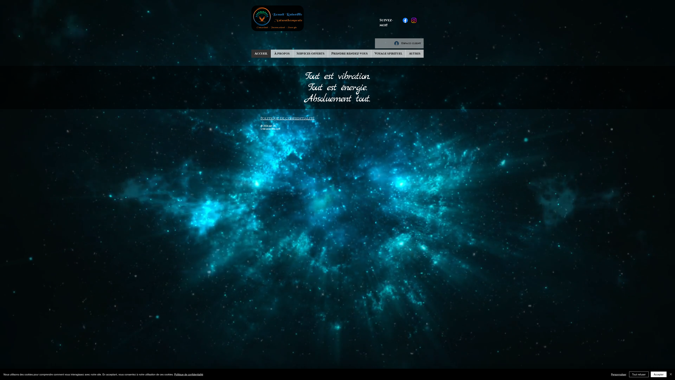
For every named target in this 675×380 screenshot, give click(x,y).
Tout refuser (639, 374)
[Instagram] (413, 20)
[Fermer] (671, 374)
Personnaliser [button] (618, 374)
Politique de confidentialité (188, 374)
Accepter (659, 374)
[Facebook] (405, 20)
